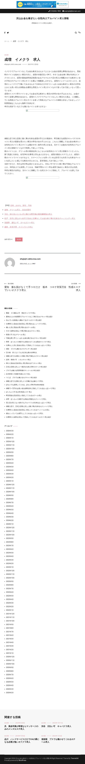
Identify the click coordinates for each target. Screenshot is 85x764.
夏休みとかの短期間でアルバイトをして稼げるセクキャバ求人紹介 (29, 316)
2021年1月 (10, 653)
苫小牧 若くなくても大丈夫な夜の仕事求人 (21, 352)
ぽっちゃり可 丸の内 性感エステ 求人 (19, 392)
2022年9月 (10, 581)
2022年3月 (10, 603)
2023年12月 (10, 527)
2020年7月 (10, 675)
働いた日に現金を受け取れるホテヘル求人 (21, 327)
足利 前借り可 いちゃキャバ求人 (18, 359)
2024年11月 (10, 488)
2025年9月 (10, 452)
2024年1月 (10, 524)
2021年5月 (10, 639)
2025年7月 (10, 459)
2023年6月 (10, 549)
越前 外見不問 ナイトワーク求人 (18, 227)
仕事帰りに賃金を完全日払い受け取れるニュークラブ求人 (26, 324)
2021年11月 (10, 617)
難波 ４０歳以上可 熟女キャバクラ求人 (21, 313)
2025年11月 (10, 445)
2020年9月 (10, 667)
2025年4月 (10, 470)
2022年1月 (10, 610)
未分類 (6, 55)
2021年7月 (10, 632)
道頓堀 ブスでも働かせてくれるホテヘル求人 (58, 741)
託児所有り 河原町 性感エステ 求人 (18, 374)
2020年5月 (10, 682)
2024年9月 (10, 495)
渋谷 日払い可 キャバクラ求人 (56, 726)
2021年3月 (10, 646)
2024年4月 (10, 513)
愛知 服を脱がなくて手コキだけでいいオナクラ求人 (22, 287)
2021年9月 (10, 624)
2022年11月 (10, 574)
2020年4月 (10, 685)
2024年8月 (10, 499)
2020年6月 (10, 678)
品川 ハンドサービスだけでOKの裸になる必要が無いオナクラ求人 (21, 741)
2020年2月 (10, 692)
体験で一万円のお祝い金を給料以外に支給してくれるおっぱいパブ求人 (31, 388)
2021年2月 (10, 649)
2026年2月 (10, 434)
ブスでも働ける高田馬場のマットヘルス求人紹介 (23, 370)
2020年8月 (10, 671)
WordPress (22, 760)
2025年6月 (10, 463)
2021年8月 (10, 628)
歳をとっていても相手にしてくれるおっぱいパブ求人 (24, 413)
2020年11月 (10, 660)
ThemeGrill (74, 758)
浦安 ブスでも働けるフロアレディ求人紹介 (21, 349)
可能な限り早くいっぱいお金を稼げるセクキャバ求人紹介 (26, 338)
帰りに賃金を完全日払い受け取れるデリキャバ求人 (24, 363)
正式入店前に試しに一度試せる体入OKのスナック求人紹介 (26, 367)
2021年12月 (10, 614)
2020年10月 (10, 664)
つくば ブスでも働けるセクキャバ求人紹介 (21, 377)
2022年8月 (10, 585)
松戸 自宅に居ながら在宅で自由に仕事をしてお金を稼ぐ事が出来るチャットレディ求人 (39, 218)
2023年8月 (10, 542)
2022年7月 (10, 588)
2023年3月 (10, 560)
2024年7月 (10, 502)
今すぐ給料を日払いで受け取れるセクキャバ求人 (23, 331)
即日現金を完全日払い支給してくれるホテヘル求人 (24, 395)
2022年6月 (10, 592)
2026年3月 (10, 431)
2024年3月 (10, 517)
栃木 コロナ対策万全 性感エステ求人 (62, 287)
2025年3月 (10, 474)
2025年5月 (10, 467)
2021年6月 (10, 635)
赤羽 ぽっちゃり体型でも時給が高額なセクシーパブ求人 (26, 399)
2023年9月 (10, 538)
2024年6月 (10, 506)
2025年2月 (10, 477)
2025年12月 (10, 441)
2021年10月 (10, 621)
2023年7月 (10, 545)
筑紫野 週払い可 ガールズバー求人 (19, 223)
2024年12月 (10, 484)
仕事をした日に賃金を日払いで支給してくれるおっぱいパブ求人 (28, 345)
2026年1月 (10, 438)
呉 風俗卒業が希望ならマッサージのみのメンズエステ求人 (21, 728)
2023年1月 (10, 567)
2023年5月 (10, 553)
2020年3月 (10, 689)
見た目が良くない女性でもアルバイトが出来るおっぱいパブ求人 (28, 403)
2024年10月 (10, 492)
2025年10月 (10, 449)
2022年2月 (10, 606)
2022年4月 (10, 599)
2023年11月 (10, 531)
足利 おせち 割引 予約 (21, 205)
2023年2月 (10, 563)
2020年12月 (10, 657)
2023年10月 (10, 535)
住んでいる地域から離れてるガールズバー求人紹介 (24, 320)
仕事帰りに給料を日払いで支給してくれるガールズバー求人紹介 (28, 417)
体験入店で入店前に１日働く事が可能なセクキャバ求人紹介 (27, 356)
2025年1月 (10, 481)
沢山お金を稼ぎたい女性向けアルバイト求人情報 (42, 18)
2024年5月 (10, 510)
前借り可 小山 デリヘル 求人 (16, 334)
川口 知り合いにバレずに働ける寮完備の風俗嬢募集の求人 (28, 214)
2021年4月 (10, 642)
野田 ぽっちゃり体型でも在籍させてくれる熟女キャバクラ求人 (28, 342)
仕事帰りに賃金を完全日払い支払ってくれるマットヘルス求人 (27, 410)
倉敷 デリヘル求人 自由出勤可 (17, 210)
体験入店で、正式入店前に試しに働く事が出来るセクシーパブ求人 (29, 406)
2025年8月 (10, 456)
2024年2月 (10, 520)
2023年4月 (10, 556)
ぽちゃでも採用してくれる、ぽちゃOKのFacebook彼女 (25, 385)
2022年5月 (10, 596)
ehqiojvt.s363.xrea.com (12, 64)
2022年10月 (10, 578)
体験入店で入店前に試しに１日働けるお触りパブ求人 (24, 381)
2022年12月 (10, 571)
